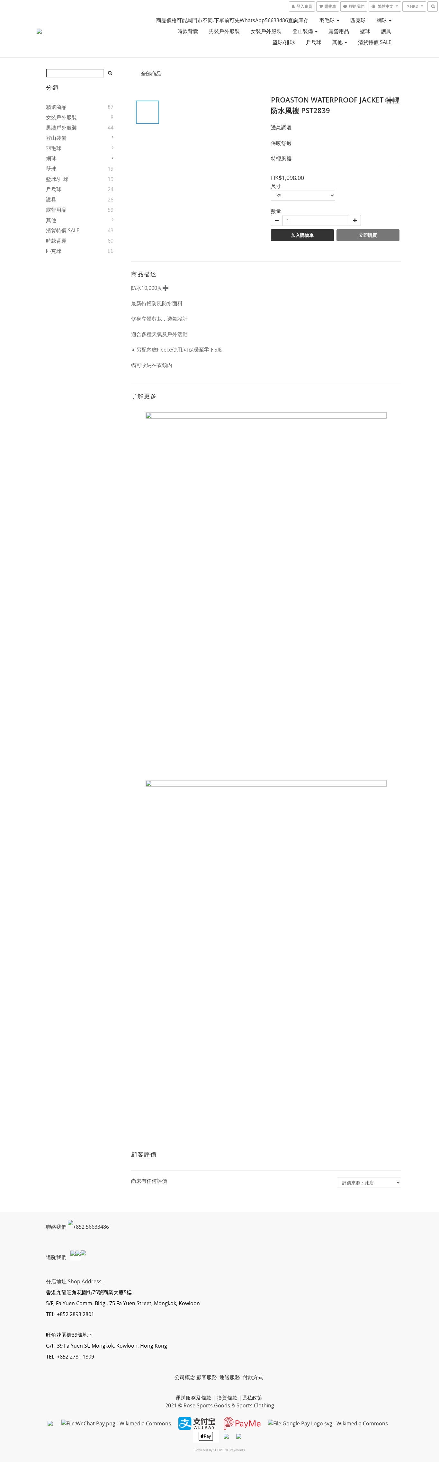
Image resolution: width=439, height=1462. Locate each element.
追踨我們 (57, 1257)
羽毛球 (327, 20)
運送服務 (230, 1377)
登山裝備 (303, 31)
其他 (338, 42)
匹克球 (358, 20)
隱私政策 (252, 1397)
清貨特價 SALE (374, 42)
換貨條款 (227, 1397)
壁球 (365, 31)
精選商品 (56, 107)
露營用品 (338, 31)
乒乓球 (313, 42)
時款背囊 (187, 31)
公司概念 (185, 1377)
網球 (382, 20)
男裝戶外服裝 (224, 31)
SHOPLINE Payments (229, 1450)
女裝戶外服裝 (266, 31)
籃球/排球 (284, 42)
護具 (386, 31)
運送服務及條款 (193, 1397)
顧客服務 (207, 1377)
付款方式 (253, 1377)
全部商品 (151, 73)
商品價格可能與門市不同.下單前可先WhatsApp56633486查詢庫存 (232, 20)
